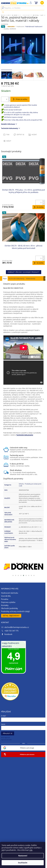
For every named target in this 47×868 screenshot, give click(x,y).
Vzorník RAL (6, 596)
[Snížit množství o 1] (9, 100)
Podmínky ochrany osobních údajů (15, 611)
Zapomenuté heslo (6, 739)
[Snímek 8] (31, 575)
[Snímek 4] (21, 575)
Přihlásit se (7, 733)
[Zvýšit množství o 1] (9, 98)
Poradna (4, 599)
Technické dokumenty (9, 128)
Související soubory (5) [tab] (16, 278)
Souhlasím (22, 862)
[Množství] (4, 99)
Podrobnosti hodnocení (33, 26)
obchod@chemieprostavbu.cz (16, 627)
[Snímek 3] (18, 575)
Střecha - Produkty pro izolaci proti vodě (30, 485)
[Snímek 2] (15, 575)
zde (30, 850)
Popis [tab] (5, 278)
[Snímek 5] (23, 575)
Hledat (3, 12)
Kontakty (4, 605)
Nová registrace (5, 737)
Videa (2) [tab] (30, 278)
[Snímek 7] (28, 575)
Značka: (10, 29)
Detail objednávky (11, 615)
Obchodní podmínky (9, 608)
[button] (43, 76)
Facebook (8, 634)
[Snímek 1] (13, 575)
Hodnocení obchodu (9, 593)
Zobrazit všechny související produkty (23, 272)
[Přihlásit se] (30, 3)
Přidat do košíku (21, 99)
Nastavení (22, 855)
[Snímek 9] (34, 575)
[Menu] (42, 3)
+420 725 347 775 (11, 631)
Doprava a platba (8, 602)
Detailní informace (8, 124)
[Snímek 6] (26, 575)
